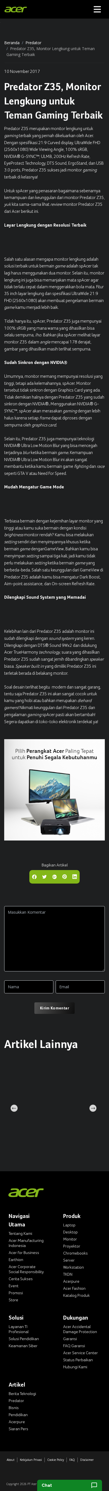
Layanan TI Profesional (19, 1329)
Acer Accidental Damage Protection (80, 1329)
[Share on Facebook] (34, 876)
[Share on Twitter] (44, 876)
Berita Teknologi (22, 1393)
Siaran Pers (18, 1428)
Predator (33, 42)
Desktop (70, 1232)
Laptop (69, 1225)
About (11, 1460)
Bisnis (14, 1407)
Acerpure (71, 1281)
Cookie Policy (55, 1460)
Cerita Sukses (21, 1278)
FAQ (72, 1460)
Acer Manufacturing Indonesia (26, 1243)
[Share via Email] (54, 876)
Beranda (12, 42)
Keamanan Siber (23, 1345)
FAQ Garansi (74, 1345)
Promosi (16, 1292)
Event (13, 1285)
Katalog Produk (76, 1295)
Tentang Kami (20, 1233)
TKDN (67, 1274)
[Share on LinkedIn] (74, 876)
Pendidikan (18, 1414)
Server (69, 1260)
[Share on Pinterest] (64, 876)
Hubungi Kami (75, 1366)
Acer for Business (24, 1252)
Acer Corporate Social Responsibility (26, 1269)
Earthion (16, 1259)
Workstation (73, 1267)
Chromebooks (75, 1253)
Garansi (70, 1338)
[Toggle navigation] (97, 9)
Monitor (70, 1239)
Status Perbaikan (78, 1359)
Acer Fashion (74, 1288)
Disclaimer (87, 1460)
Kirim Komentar (54, 1008)
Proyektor (71, 1246)
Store (13, 1299)
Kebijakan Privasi (31, 1460)
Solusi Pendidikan (24, 1338)
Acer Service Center (80, 1352)
